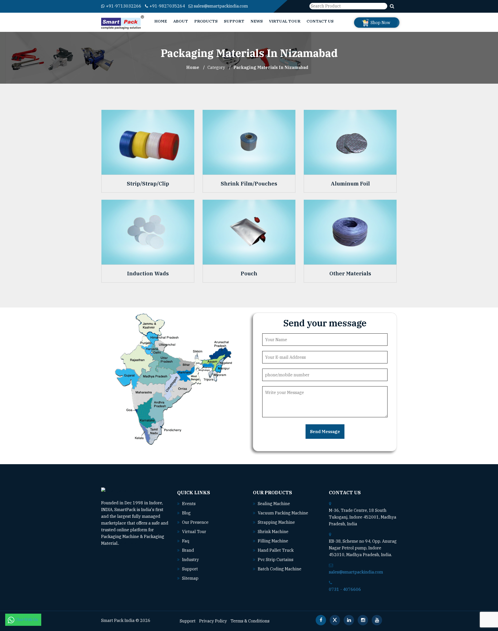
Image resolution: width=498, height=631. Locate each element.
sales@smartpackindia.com (221, 6)
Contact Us (320, 21)
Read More (130, 543)
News (257, 21)
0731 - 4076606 (345, 589)
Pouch (249, 273)
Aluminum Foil (350, 184)
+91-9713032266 (123, 6)
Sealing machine (274, 503)
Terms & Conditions (250, 620)
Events (189, 503)
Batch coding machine (279, 568)
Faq (185, 540)
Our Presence (195, 522)
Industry (190, 559)
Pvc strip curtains (275, 559)
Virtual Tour (284, 21)
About (180, 21)
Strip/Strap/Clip (148, 184)
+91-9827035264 (167, 6)
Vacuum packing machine (283, 512)
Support (234, 21)
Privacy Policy (213, 620)
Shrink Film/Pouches (249, 184)
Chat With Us (27, 619)
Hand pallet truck (276, 550)
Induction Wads (148, 273)
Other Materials (350, 273)
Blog (186, 512)
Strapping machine (276, 522)
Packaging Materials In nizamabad (270, 67)
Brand (188, 550)
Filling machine (273, 540)
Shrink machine (273, 531)
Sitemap (190, 578)
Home (160, 21)
